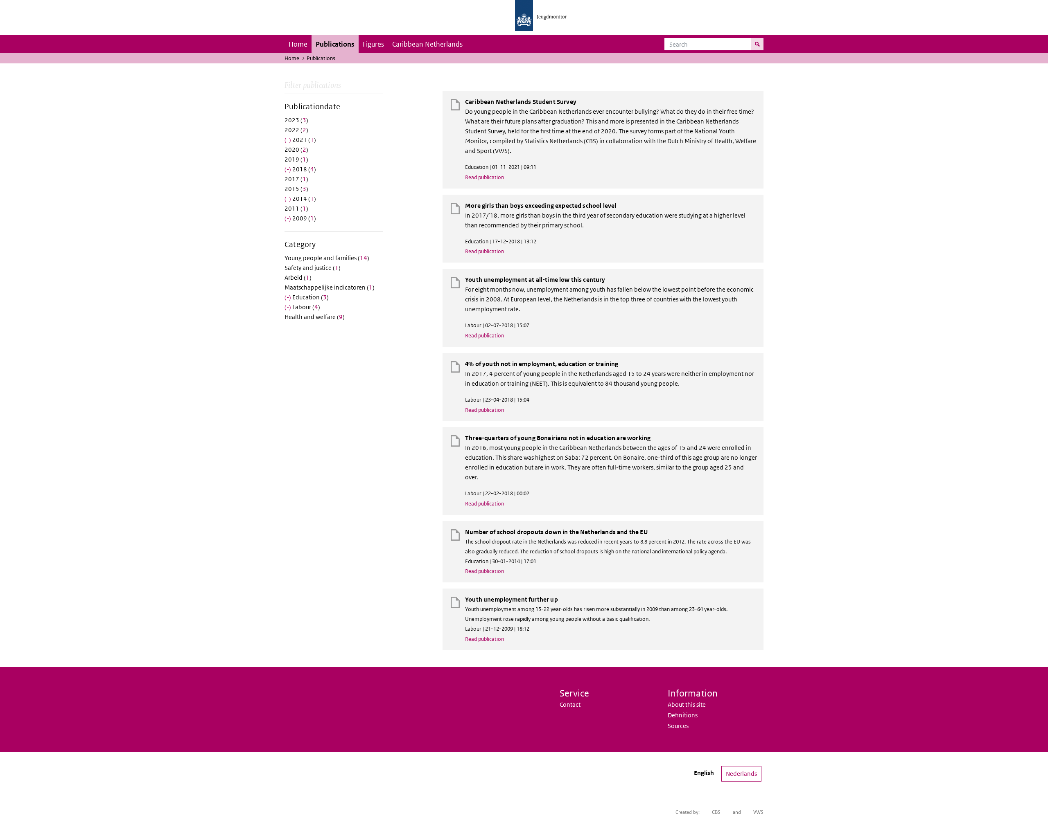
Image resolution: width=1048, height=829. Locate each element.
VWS (758, 812)
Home (298, 44)
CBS (716, 812)
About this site (687, 704)
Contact (570, 704)
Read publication (484, 177)
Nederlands (741, 773)
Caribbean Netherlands (427, 44)
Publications (335, 44)
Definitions (683, 715)
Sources (678, 726)
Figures (373, 44)
